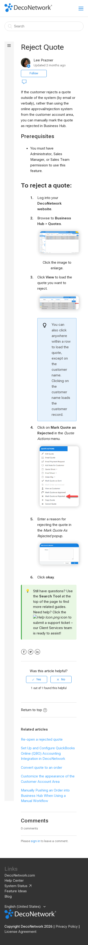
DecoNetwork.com (19, 875)
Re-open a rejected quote (42, 739)
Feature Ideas (15, 891)
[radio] (36, 679)
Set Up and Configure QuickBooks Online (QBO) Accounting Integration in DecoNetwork (48, 753)
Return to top (31, 710)
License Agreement (20, 932)
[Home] (28, 11)
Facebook (24, 652)
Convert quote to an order (41, 767)
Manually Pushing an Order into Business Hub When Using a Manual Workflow (45, 795)
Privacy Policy (67, 926)
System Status (15, 886)
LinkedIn (37, 652)
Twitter (31, 652)
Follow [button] (34, 73)
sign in (35, 841)
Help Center (14, 880)
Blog (8, 896)
